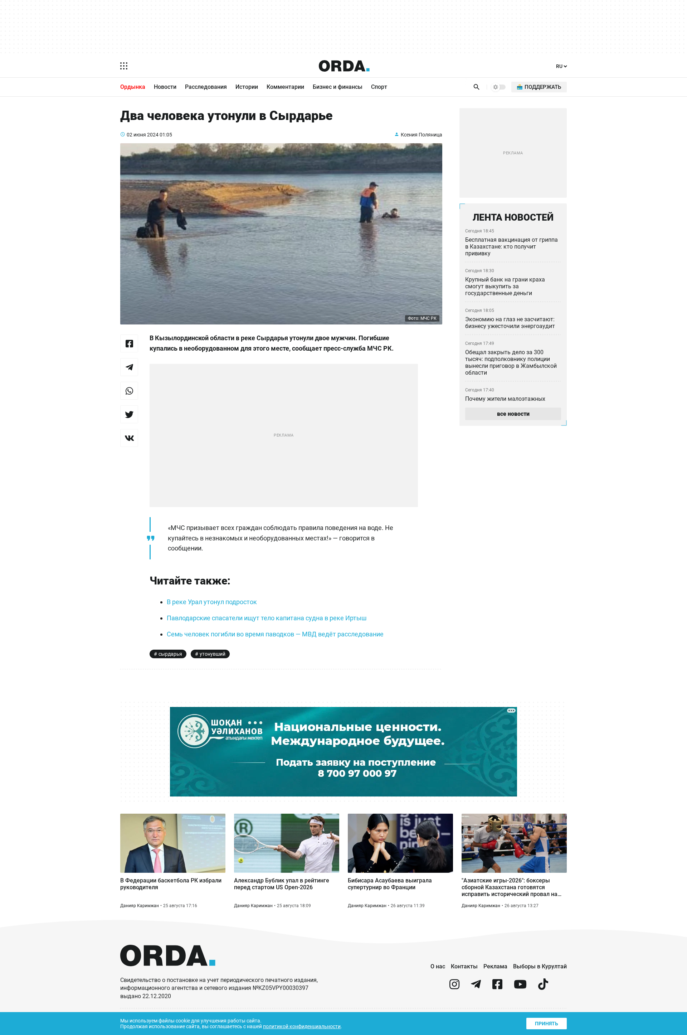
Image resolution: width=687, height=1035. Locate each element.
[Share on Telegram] (129, 367)
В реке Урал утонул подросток (212, 602)
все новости (513, 413)
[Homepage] (344, 66)
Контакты (464, 966)
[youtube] (520, 987)
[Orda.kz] (167, 972)
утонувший (212, 654)
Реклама (495, 966)
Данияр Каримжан (139, 905)
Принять (546, 1023)
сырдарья (170, 654)
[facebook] (497, 987)
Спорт (379, 86)
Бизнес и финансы (337, 86)
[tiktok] (543, 987)
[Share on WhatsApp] (129, 391)
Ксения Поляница (421, 135)
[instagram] (454, 987)
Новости (165, 86)
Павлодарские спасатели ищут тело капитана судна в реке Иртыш (267, 618)
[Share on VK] (129, 438)
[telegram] (476, 987)
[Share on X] (129, 414)
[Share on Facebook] (129, 343)
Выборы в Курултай (540, 966)
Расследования (206, 86)
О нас (437, 966)
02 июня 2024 (143, 135)
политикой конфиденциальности (302, 1026)
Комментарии (285, 86)
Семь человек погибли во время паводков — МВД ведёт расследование (275, 634)
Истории (246, 86)
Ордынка (132, 86)
